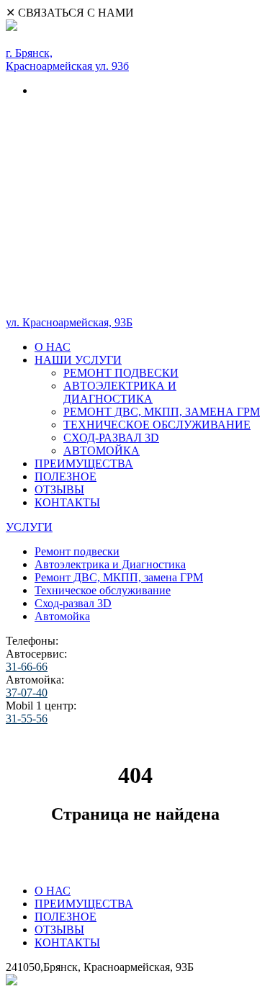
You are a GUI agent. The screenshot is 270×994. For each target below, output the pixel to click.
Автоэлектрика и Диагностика (110, 564)
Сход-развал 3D (73, 603)
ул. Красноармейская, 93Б (69, 322)
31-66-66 (27, 667)
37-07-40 (27, 692)
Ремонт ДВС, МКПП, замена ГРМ (119, 577)
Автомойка (62, 616)
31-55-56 (27, 718)
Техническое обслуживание (103, 590)
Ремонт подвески (77, 551)
